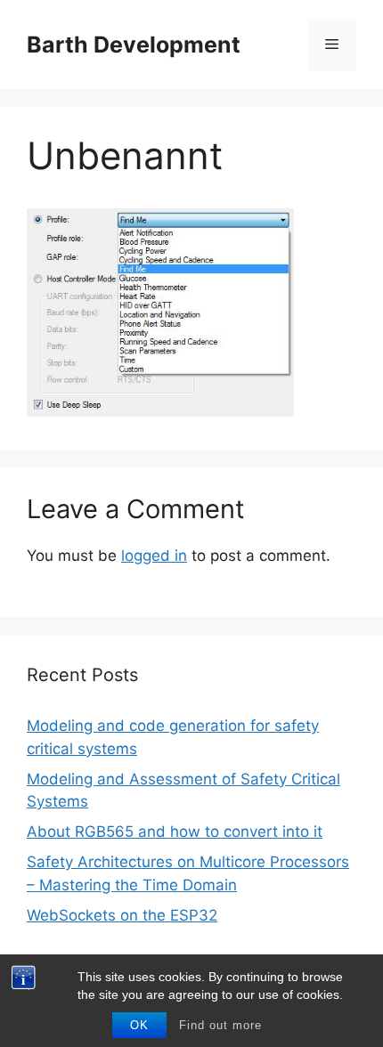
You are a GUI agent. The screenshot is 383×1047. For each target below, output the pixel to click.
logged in (154, 555)
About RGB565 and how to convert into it (174, 831)
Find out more (220, 1025)
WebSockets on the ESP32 (122, 915)
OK (139, 1025)
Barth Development (133, 44)
